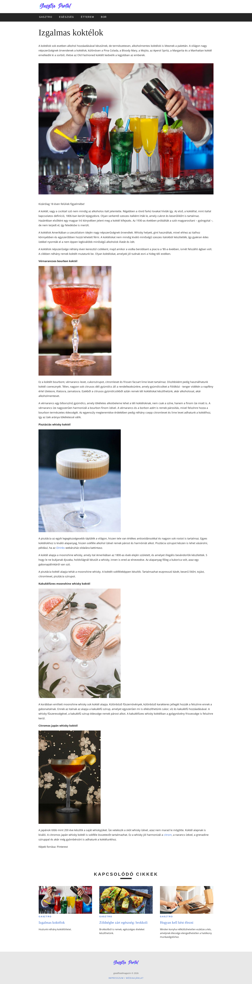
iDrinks (60, 548)
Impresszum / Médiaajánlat (126, 978)
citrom (168, 834)
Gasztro (45, 916)
